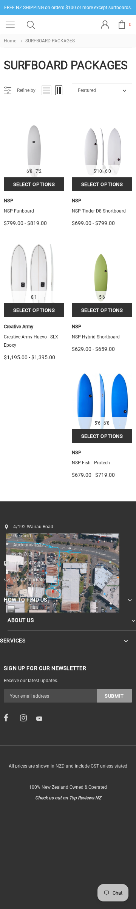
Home (10, 40)
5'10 (97, 171)
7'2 (39, 171)
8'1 (34, 297)
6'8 (29, 171)
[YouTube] (42, 718)
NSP (8, 200)
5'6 (102, 297)
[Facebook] (9, 718)
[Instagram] (25, 718)
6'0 (108, 171)
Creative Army (18, 326)
